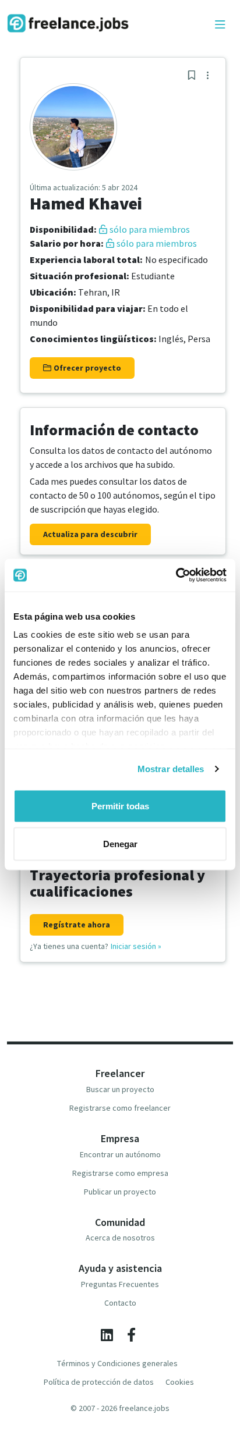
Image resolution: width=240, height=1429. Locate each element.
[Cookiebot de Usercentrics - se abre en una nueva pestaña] (176, 575)
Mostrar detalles (170, 769)
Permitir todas (120, 806)
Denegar (120, 844)
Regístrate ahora (76, 924)
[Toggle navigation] (220, 25)
